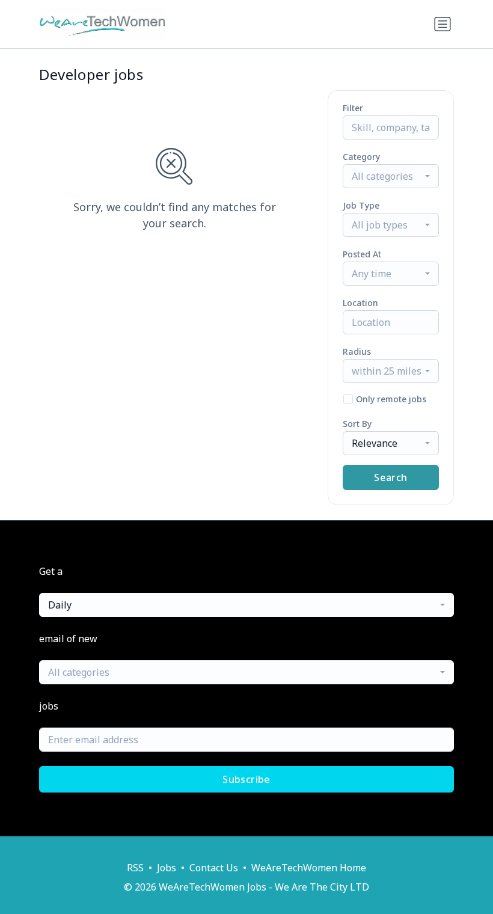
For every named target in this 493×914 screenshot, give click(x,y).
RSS (135, 867)
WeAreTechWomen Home (308, 867)
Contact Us (213, 867)
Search (390, 477)
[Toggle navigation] (442, 24)
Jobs (166, 867)
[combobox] (391, 176)
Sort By (357, 423)
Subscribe (246, 779)
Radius (357, 351)
